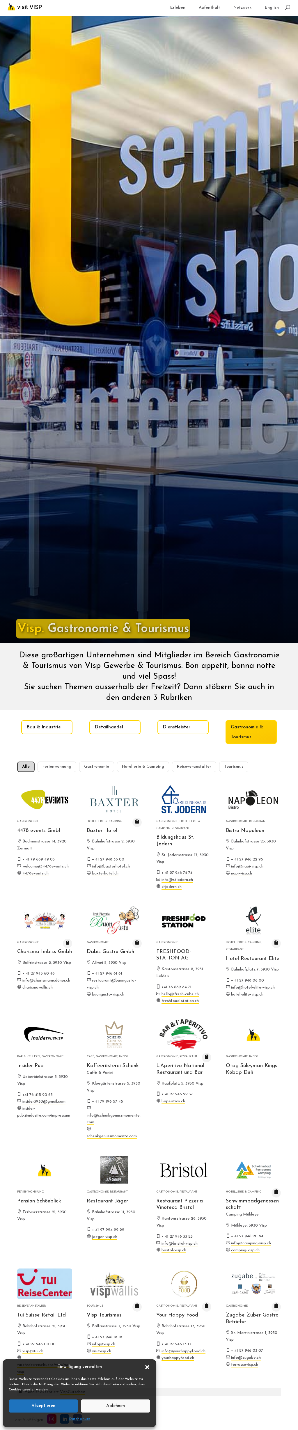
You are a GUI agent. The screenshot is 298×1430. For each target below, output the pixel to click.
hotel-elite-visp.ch (247, 994)
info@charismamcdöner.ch (46, 980)
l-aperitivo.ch (173, 1101)
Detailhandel (109, 727)
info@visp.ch (103, 1344)
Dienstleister (176, 727)
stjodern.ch (172, 887)
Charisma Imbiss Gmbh (44, 951)
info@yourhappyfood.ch (183, 1351)
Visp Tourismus (104, 1315)
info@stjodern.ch (177, 880)
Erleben (177, 8)
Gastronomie (96, 766)
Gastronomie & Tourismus (247, 732)
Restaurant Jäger (107, 1201)
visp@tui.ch (32, 1351)
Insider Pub (30, 1066)
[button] (147, 1367)
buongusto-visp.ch (108, 994)
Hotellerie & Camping (143, 766)
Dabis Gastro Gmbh (110, 951)
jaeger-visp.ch (104, 1237)
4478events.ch (35, 873)
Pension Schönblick (39, 1201)
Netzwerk (242, 8)
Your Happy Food (177, 1315)
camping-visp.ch (245, 1250)
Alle (26, 766)
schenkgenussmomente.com (112, 1136)
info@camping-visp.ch (251, 1243)
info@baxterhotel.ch (111, 866)
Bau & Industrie (43, 727)
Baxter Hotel (102, 830)
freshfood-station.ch (180, 1001)
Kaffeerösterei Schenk (113, 1066)
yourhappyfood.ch (178, 1358)
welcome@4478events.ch (45, 866)
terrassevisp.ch (244, 1364)
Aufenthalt (209, 8)
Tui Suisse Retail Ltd (41, 1315)
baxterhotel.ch (105, 873)
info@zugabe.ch (246, 1358)
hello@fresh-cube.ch (180, 994)
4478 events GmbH (40, 830)
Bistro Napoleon (245, 830)
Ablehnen (115, 1406)
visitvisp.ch (101, 1351)
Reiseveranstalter (194, 766)
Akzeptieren (43, 1406)
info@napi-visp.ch (247, 866)
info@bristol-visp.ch (180, 1243)
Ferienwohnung (56, 766)
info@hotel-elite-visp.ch (253, 987)
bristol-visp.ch (174, 1250)
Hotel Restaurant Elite (252, 958)
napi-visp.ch (241, 873)
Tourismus (233, 766)
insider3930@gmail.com (43, 1101)
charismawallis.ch (37, 987)
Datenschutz (79, 1419)
